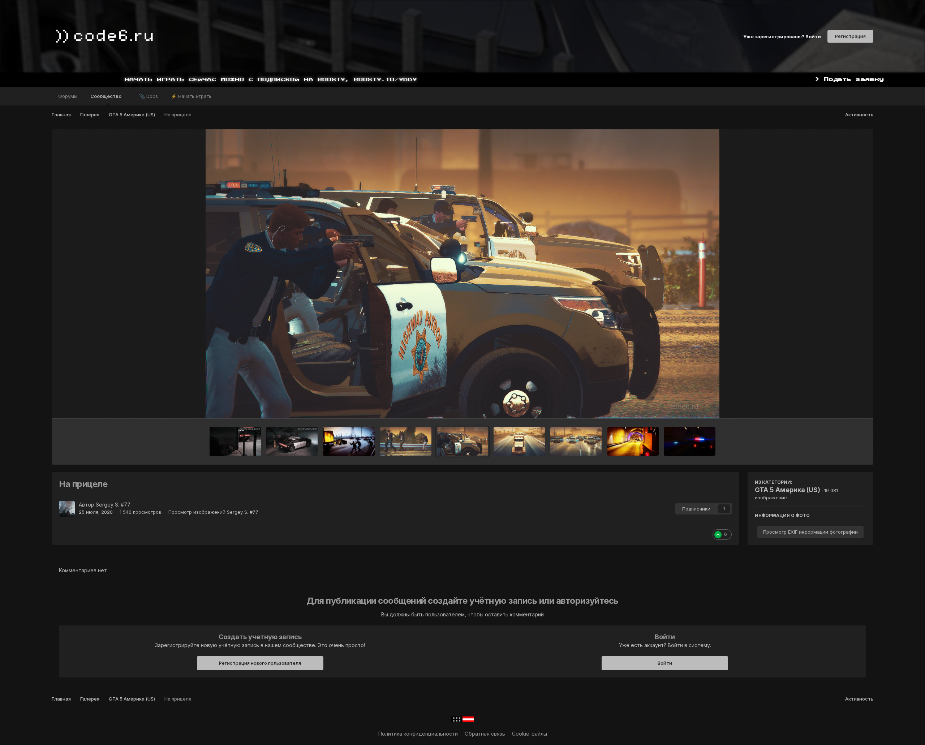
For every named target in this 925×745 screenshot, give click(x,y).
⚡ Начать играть (191, 96)
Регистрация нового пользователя (260, 663)
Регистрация (850, 36)
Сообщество (106, 96)
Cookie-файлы (529, 734)
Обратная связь (485, 734)
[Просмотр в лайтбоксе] (462, 273)
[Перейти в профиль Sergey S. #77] (67, 509)
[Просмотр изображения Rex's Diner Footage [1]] (292, 441)
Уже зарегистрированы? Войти (782, 36)
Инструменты (841, 405)
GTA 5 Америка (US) (787, 490)
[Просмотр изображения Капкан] (576, 441)
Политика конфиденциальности (418, 734)
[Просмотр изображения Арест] (348, 441)
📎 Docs (148, 96)
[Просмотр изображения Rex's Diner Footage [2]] (235, 441)
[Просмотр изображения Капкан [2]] (519, 441)
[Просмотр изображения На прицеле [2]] (405, 441)
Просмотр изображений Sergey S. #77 (213, 512)
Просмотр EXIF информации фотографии (810, 532)
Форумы (67, 96)
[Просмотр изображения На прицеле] (462, 441)
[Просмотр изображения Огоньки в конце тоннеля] (633, 441)
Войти (665, 663)
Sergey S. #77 (113, 504)
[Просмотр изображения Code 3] (689, 441)
